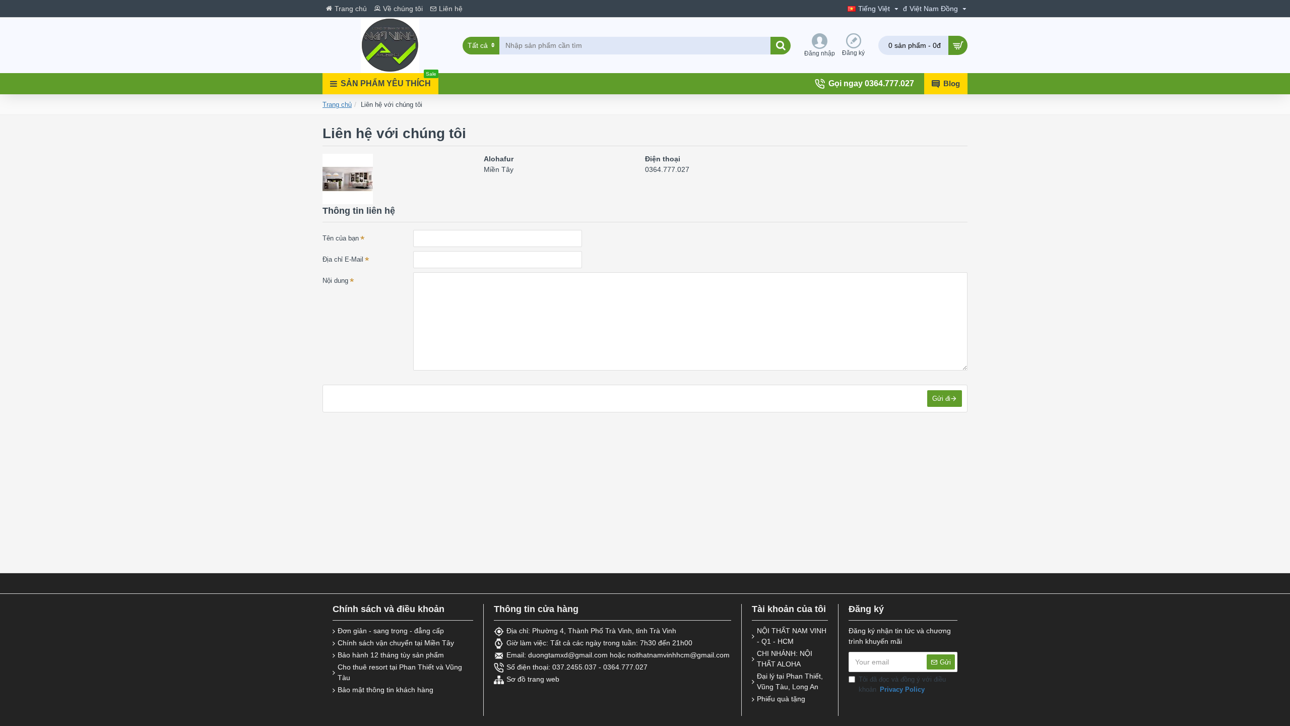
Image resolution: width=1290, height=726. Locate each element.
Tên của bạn (340, 238)
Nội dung (335, 280)
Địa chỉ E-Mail (342, 259)
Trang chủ (337, 104)
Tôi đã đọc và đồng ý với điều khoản (902, 684)
